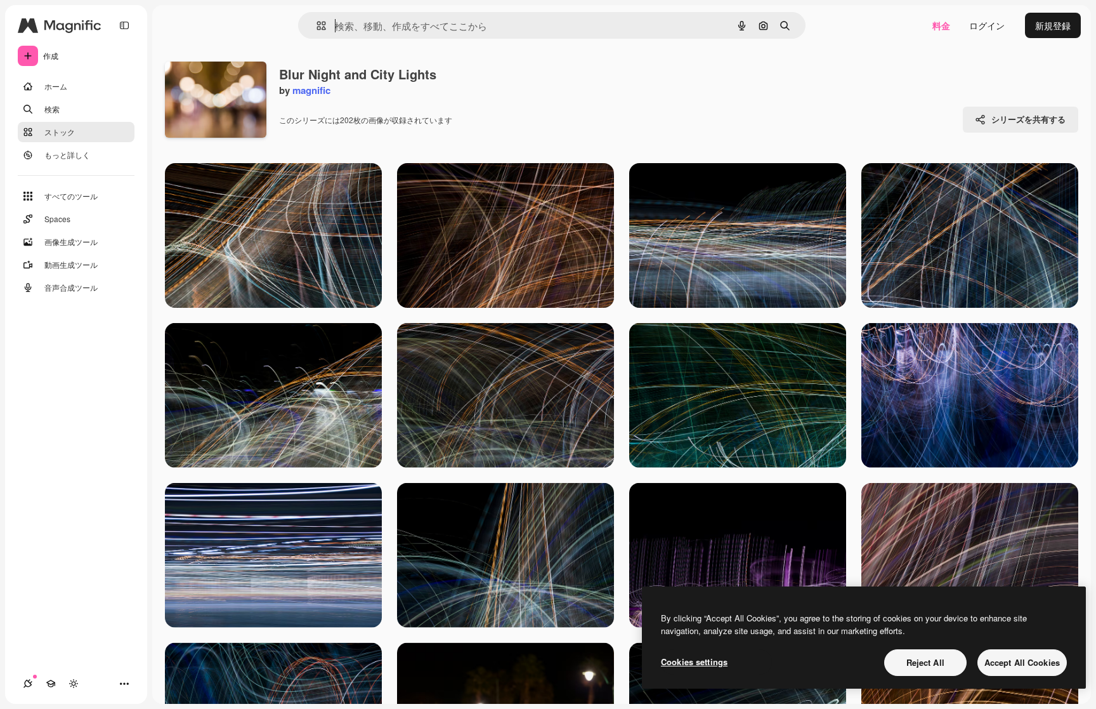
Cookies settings (694, 662)
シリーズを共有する (1028, 119)
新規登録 (1053, 25)
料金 (941, 25)
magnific (311, 90)
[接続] (28, 683)
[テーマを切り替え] (73, 683)
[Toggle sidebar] (124, 25)
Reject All (925, 662)
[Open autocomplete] (316, 25)
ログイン (987, 25)
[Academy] (51, 683)
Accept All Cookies (1022, 662)
